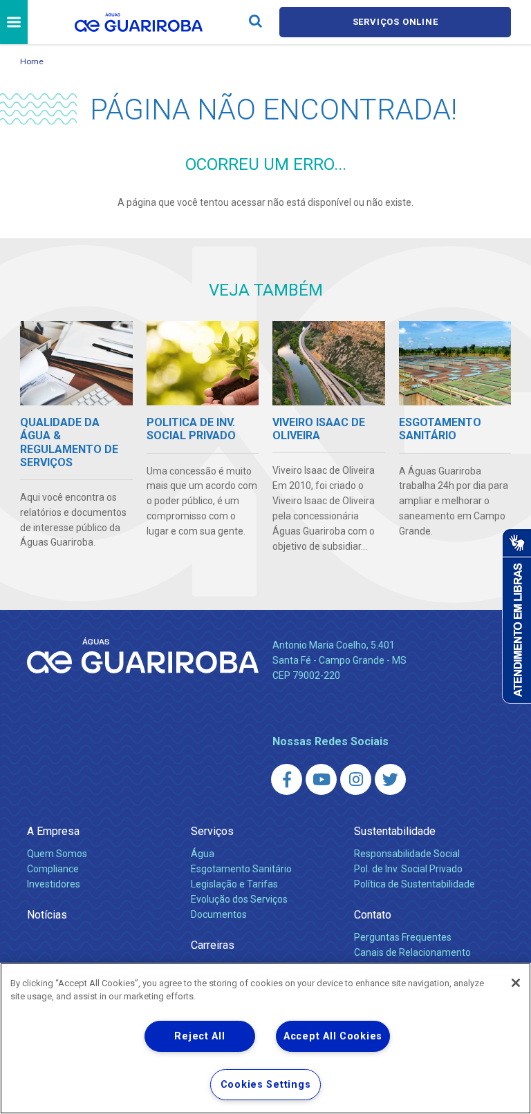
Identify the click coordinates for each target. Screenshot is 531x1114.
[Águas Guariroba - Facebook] (286, 779)
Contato (372, 914)
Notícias (47, 914)
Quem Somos (57, 853)
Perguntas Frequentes (402, 937)
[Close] (516, 983)
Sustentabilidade (395, 831)
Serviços (212, 831)
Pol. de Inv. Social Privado (408, 868)
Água (202, 853)
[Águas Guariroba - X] (390, 779)
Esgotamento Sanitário (241, 868)
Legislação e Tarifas (234, 884)
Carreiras (212, 945)
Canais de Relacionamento (412, 952)
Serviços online (395, 22)
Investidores (53, 884)
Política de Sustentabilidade (414, 884)
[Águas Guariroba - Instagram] (355, 779)
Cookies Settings (266, 1085)
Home (32, 61)
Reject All (199, 1036)
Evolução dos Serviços (239, 899)
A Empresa (53, 831)
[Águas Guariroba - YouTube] (321, 779)
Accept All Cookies (332, 1036)
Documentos (219, 914)
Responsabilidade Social (407, 853)
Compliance (53, 868)
